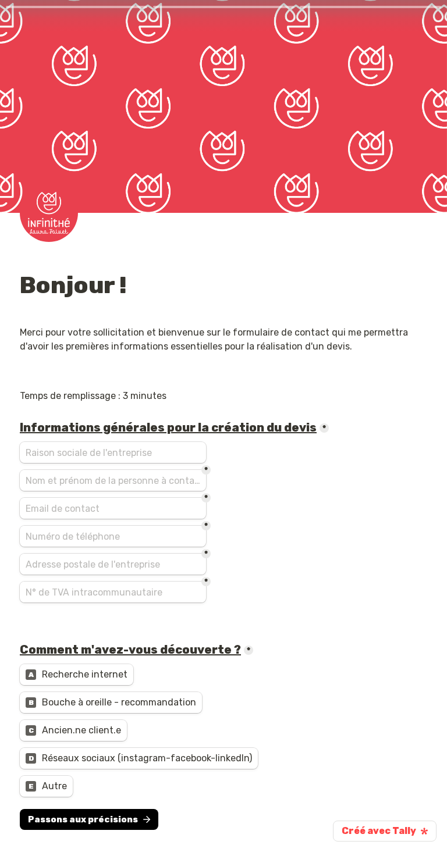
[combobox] (113, 536)
